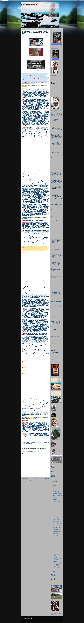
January (54, 571)
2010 (53, 574)
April (54, 490)
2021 (53, 467)
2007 (53, 578)
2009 (53, 575)
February (54, 570)
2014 (53, 476)
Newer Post (24, 478)
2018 (53, 471)
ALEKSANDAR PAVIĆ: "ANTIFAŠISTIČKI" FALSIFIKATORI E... (56, 536)
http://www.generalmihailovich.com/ (56, 168)
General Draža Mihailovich (29, 4)
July (53, 486)
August (54, 485)
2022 (53, 466)
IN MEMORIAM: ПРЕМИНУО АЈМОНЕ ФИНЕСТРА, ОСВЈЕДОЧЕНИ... (57, 502)
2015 (53, 475)
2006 (53, 579)
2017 (53, 472)
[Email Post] (38, 451)
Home (36, 478)
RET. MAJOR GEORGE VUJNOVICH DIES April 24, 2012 (57, 515)
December (54, 480)
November (54, 481)
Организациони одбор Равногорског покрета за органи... (56, 519)
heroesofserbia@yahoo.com (55, 220)
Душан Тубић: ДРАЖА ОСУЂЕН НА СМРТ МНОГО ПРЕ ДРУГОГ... (57, 555)
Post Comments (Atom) (29, 480)
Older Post (47, 478)
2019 (53, 470)
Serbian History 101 (54, 614)
